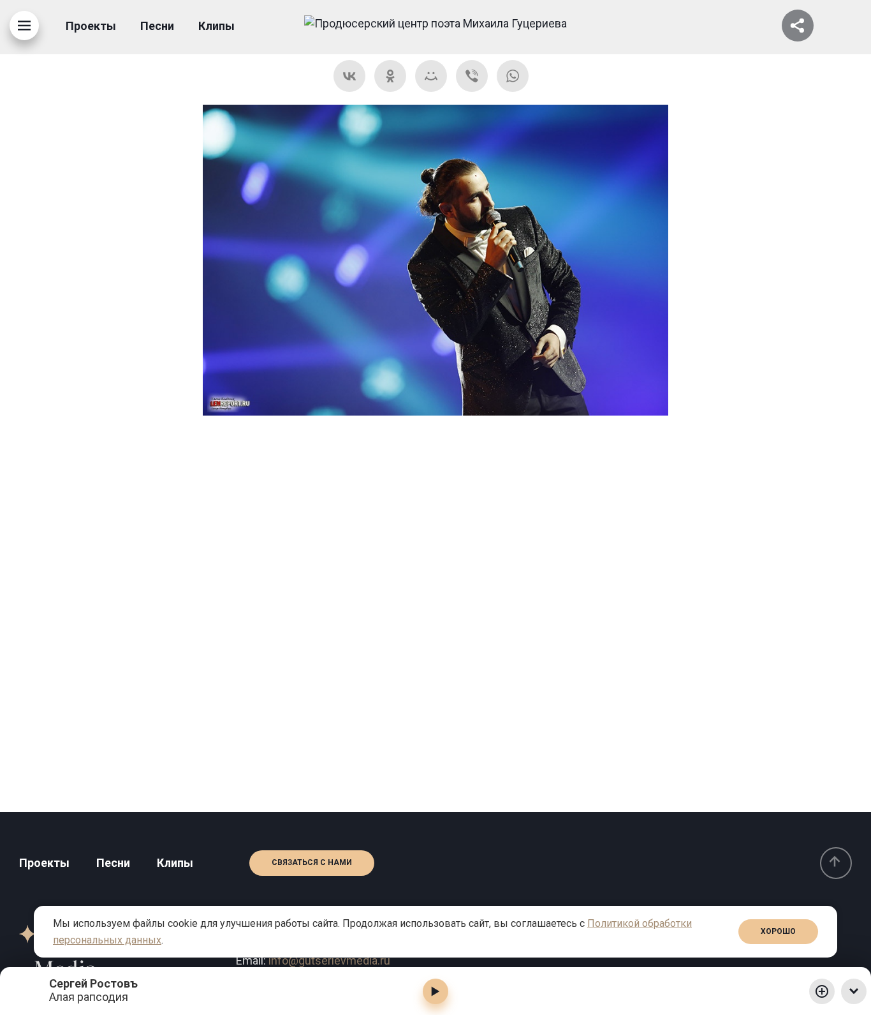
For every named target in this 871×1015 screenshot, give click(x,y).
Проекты (91, 26)
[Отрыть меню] (24, 25)
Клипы (216, 26)
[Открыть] (798, 25)
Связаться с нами (312, 862)
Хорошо (778, 931)
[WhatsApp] (513, 76)
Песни (157, 26)
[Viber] (472, 76)
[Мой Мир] (431, 76)
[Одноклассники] (390, 76)
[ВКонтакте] (349, 76)
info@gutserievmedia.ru (329, 960)
